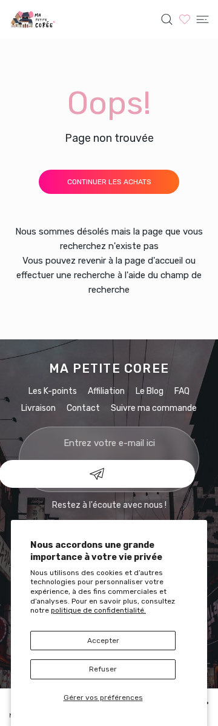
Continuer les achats (109, 182)
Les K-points (52, 391)
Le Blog (150, 391)
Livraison (38, 408)
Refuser (103, 669)
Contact (83, 408)
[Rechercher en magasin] (166, 19)
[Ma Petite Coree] (33, 19)
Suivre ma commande (154, 408)
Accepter (103, 640)
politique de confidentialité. (98, 610)
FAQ (182, 391)
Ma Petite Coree (109, 368)
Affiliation (106, 391)
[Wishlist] (184, 19)
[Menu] (202, 19)
